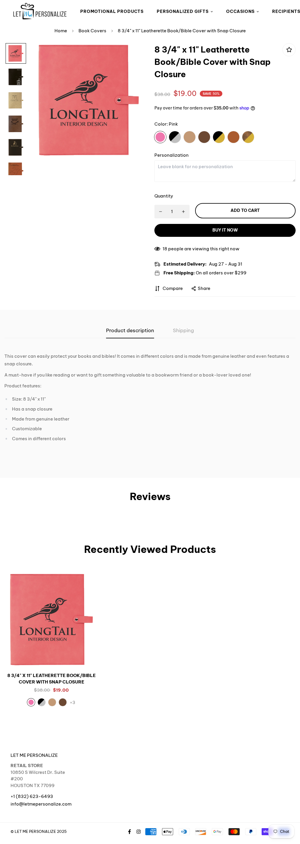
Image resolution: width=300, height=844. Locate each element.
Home (60, 30)
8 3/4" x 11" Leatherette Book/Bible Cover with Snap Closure (51, 679)
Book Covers (92, 30)
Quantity (163, 196)
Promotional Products (112, 11)
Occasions (240, 11)
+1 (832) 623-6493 (32, 796)
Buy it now (225, 230)
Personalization (171, 155)
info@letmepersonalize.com (41, 804)
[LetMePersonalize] (40, 11)
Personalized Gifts (183, 11)
